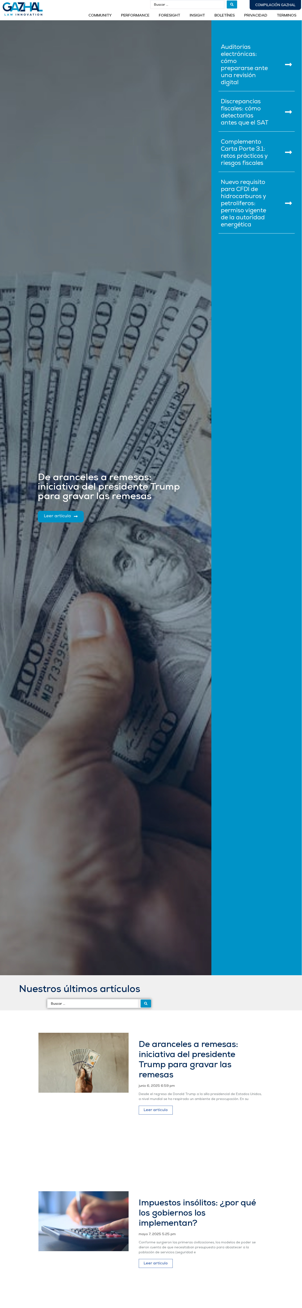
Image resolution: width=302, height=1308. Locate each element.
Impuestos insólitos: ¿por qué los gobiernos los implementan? (197, 1213)
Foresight (169, 15)
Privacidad (255, 15)
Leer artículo (156, 1110)
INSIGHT (197, 15)
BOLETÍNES (224, 15)
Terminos (286, 15)
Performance (135, 15)
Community (100, 15)
